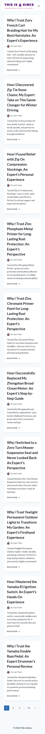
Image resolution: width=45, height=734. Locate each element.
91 (29, 708)
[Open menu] (38, 6)
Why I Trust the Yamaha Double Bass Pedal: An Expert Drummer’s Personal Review (21, 656)
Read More (13, 70)
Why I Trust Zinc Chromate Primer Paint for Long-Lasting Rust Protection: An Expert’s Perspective (20, 313)
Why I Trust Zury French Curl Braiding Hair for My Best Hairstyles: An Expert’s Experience (22, 30)
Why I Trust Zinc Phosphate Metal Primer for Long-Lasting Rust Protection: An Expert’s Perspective (20, 239)
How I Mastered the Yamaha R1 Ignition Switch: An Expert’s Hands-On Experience (22, 592)
